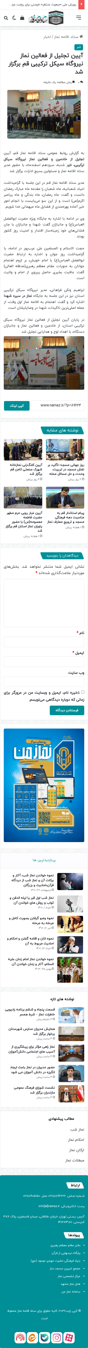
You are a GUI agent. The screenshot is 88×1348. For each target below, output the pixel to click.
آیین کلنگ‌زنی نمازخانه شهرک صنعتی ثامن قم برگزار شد (26, 469)
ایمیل (78, 653)
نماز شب (77, 1129)
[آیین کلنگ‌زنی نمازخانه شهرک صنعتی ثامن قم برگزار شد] (23, 449)
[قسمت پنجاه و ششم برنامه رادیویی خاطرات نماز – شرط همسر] (71, 1015)
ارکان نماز (76, 1150)
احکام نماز (76, 1139)
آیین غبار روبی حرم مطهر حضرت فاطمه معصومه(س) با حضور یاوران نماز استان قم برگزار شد (23, 522)
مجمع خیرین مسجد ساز (65, 1269)
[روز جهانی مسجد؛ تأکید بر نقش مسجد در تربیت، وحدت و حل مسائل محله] (65, 449)
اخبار (47, 37)
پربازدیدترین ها (44, 860)
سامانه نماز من (70, 1292)
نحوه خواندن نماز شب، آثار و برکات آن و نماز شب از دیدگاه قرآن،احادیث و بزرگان (32, 880)
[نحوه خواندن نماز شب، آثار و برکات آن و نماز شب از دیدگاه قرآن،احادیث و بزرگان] (70, 881)
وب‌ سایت (76, 672)
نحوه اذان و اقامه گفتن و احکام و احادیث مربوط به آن (30, 941)
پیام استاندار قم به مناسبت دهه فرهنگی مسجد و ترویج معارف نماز (65, 517)
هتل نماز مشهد (70, 1284)
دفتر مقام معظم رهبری (65, 1245)
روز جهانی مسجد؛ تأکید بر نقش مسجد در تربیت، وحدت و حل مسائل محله (66, 469)
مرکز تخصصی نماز (69, 1276)
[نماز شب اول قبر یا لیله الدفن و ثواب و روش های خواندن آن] (70, 904)
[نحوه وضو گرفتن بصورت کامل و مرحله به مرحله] (70, 924)
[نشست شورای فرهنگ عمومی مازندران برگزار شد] (71, 1093)
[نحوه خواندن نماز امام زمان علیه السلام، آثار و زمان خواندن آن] (70, 970)
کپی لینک (17, 406)
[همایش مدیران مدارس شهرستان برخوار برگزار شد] (71, 1034)
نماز (19, 1311)
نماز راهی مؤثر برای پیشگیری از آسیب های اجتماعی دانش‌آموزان (31, 1049)
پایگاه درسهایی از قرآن (66, 1253)
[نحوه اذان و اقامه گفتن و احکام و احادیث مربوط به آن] (70, 944)
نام (80, 633)
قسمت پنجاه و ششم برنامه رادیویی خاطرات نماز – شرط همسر (30, 1012)
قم (78, 47)
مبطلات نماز (74, 1160)
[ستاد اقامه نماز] (45, 18)
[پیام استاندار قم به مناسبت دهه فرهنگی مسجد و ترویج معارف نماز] (65, 497)
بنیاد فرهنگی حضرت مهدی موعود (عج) (55, 1261)
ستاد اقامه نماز (67, 37)
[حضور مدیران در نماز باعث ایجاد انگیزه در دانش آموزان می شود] (71, 1073)
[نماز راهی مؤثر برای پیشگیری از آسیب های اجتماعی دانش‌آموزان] (71, 1052)
